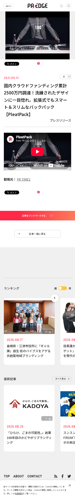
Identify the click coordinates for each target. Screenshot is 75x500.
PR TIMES (23, 179)
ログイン (9, 6)
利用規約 (19, 493)
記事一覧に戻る (37, 233)
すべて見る (60, 378)
